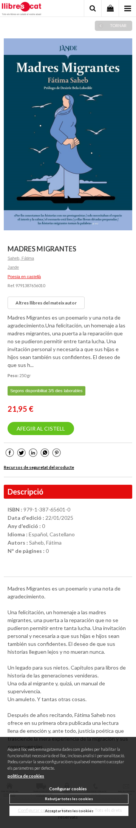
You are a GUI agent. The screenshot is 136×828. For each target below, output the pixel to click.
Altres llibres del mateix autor (46, 303)
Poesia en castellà (24, 276)
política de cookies (26, 775)
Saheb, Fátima (21, 258)
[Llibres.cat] (21, 9)
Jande (13, 267)
